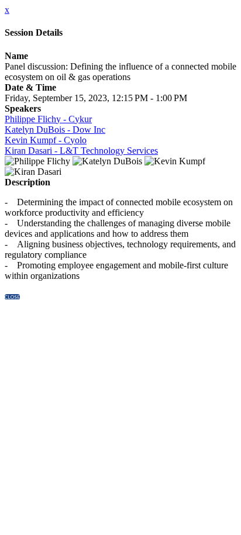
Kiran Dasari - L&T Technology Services (81, 151)
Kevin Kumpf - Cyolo (46, 140)
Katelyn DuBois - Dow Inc (55, 129)
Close (12, 297)
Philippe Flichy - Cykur (48, 119)
